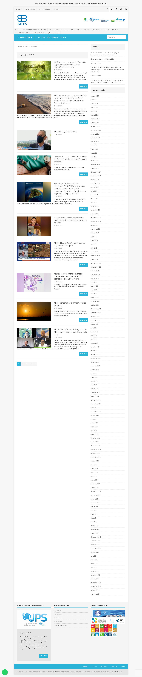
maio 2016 (94, 564)
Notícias (115, 30)
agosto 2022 (95, 278)
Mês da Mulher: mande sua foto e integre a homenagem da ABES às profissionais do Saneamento (68, 276)
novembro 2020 (96, 358)
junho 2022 (94, 286)
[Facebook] (107, 9)
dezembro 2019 (96, 400)
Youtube (114, 666)
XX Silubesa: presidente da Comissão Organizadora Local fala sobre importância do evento (70, 64)
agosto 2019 (95, 415)
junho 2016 (94, 560)
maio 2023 (94, 244)
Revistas (107, 30)
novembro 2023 (96, 221)
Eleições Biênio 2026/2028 (30, 30)
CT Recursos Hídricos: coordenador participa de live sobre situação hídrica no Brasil (70, 220)
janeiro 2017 (95, 533)
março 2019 (94, 434)
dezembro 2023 (96, 218)
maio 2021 (94, 335)
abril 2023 (94, 248)
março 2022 (94, 297)
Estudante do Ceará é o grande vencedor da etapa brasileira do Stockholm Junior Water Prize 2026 (107, 81)
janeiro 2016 (95, 579)
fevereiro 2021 (95, 347)
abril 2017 (94, 522)
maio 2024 (94, 199)
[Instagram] (116, 9)
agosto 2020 (95, 370)
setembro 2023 (95, 229)
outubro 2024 (95, 179)
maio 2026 (94, 107)
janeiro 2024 (95, 214)
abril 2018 (94, 476)
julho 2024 (94, 191)
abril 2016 (94, 567)
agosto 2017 (95, 507)
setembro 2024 (95, 183)
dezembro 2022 (96, 263)
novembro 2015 (96, 586)
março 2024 (94, 206)
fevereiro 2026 (95, 119)
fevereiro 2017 (95, 529)
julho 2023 (94, 237)
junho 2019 (94, 423)
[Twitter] (112, 9)
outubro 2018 (95, 453)
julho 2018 (94, 465)
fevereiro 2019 (95, 438)
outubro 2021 (95, 316)
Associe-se (19, 9)
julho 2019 (94, 419)
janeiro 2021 (95, 351)
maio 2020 (94, 381)
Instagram (104, 666)
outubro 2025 (95, 134)
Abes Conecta (58, 621)
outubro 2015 (95, 590)
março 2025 (94, 160)
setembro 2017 (95, 503)
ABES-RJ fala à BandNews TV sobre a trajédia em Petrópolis (69, 244)
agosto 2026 (95, 96)
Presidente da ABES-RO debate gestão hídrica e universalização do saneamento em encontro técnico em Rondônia (107, 70)
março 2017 (94, 526)
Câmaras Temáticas (39, 33)
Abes (16, 30)
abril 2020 (94, 385)
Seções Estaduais (59, 618)
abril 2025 (94, 157)
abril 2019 (94, 430)
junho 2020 (94, 377)
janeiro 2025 (95, 168)
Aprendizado (97, 30)
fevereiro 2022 (95, 301)
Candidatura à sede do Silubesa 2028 (102, 59)
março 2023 (94, 252)
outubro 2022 (95, 271)
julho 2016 (94, 556)
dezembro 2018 (96, 446)
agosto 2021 (95, 324)
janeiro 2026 (95, 122)
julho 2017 (94, 510)
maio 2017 (94, 518)
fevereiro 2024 (95, 210)
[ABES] (32, 20)
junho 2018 (94, 468)
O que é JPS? (25, 633)
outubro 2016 (95, 545)
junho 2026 (94, 104)
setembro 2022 (95, 275)
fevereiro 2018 (95, 484)
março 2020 (94, 389)
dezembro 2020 (96, 354)
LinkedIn (123, 666)
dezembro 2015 (96, 583)
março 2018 (94, 480)
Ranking (87, 30)
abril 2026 (94, 111)
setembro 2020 (95, 366)
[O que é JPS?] (34, 628)
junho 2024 (94, 195)
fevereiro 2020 (95, 392)
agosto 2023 (95, 233)
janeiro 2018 (95, 487)
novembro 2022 (96, 267)
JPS (49, 33)
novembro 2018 (96, 449)
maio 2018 (94, 472)
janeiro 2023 (95, 259)
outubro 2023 (95, 225)
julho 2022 (94, 282)
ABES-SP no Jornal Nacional (65, 131)
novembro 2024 (96, 176)
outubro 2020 (95, 362)
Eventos (79, 30)
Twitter (94, 666)
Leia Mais (83, 86)
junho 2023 (94, 240)
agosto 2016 (95, 552)
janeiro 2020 (95, 396)
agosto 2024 (95, 187)
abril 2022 (94, 294)
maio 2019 (94, 427)
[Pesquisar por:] (116, 37)
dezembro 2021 (96, 309)
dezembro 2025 (96, 126)
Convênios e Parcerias (60, 625)
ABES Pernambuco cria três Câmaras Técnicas (70, 304)
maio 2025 (94, 153)
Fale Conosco (58, 611)
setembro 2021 (95, 320)
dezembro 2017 (96, 491)
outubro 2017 (95, 499)
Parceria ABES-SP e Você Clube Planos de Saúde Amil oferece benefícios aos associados (70, 159)
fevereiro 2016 (95, 575)
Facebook (85, 666)
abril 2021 (94, 339)
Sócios (43, 30)
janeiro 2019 (95, 442)
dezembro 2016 (96, 537)
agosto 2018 (95, 461)
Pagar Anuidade (30, 9)
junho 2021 (94, 332)
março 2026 (94, 115)
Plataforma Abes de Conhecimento (61, 30)
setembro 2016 (95, 548)
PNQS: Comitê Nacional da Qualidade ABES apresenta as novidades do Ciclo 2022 (70, 332)
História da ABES (58, 614)
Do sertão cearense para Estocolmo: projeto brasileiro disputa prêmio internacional (105, 54)
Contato (56, 33)
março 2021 (94, 343)
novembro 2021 (96, 313)
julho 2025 (94, 145)
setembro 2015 (95, 594)
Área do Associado (44, 9)
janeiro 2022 (95, 305)
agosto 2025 (95, 141)
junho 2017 (94, 514)
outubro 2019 (95, 408)
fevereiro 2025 (95, 164)
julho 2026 (94, 100)
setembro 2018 (95, 457)
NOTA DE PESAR (96, 63)
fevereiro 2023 (95, 256)
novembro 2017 (96, 495)
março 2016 (94, 571)
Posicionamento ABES (22, 33)
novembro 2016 (96, 541)
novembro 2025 (96, 130)
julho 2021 (94, 328)
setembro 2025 (95, 138)
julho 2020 (94, 373)
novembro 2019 (96, 404)
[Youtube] (121, 9)
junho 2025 (94, 149)
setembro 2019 (95, 411)
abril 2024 (94, 202)
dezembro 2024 (96, 172)
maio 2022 (94, 290)
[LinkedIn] (126, 9)
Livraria (56, 9)
